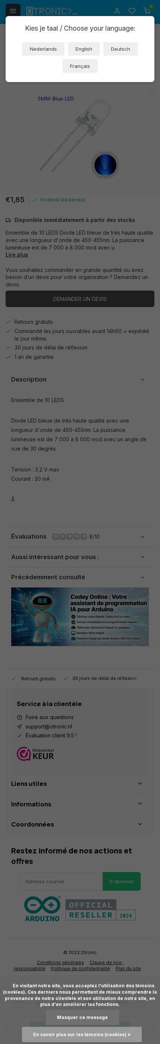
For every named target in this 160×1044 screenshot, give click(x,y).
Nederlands (43, 49)
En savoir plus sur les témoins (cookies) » (82, 1034)
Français (80, 66)
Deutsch (120, 49)
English (84, 49)
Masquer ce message (82, 1017)
